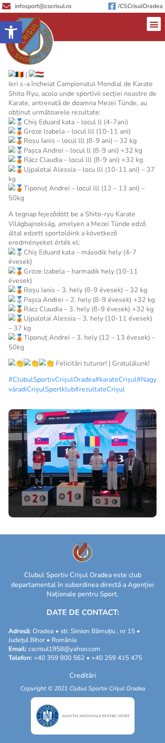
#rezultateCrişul (100, 389)
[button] (11, 32)
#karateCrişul (116, 379)
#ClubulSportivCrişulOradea (51, 379)
